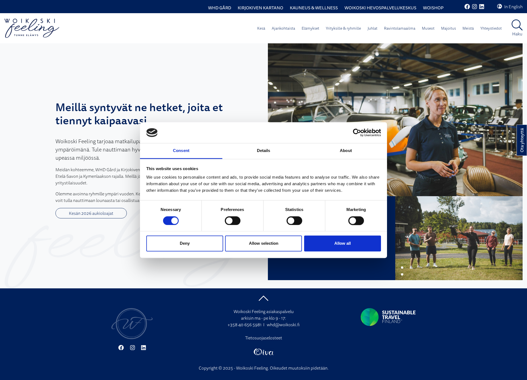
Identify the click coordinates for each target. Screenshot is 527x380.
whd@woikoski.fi (283, 324)
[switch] (232, 220)
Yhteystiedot (491, 28)
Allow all (342, 243)
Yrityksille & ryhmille (343, 28)
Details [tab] (263, 150)
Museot (428, 28)
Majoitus (448, 28)
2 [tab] (402, 274)
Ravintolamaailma (399, 28)
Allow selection (263, 243)
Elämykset (310, 28)
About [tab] (346, 150)
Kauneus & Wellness (314, 7)
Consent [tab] (181, 150)
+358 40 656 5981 (245, 324)
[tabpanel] (395, 119)
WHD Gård (219, 7)
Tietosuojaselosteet (263, 337)
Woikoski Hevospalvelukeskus (380, 7)
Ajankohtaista (283, 28)
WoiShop (433, 7)
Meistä (468, 28)
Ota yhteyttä (521, 140)
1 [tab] (402, 268)
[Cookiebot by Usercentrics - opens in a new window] (357, 132)
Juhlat (372, 28)
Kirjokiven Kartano (260, 7)
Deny (185, 243)
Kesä (261, 28)
